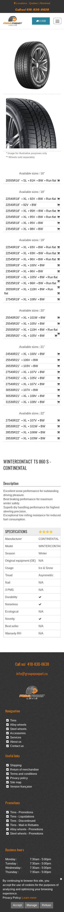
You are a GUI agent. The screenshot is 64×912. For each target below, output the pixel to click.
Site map (15, 782)
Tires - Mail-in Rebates (24, 825)
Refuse (46, 905)
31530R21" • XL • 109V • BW (24, 402)
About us (15, 741)
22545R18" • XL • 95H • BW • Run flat (30, 210)
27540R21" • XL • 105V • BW (24, 378)
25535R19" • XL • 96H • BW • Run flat (30, 283)
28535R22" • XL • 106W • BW (24, 432)
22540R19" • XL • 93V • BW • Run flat (30, 247)
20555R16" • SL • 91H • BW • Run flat (30, 180)
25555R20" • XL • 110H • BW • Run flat (30, 329)
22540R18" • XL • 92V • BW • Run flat (30, 198)
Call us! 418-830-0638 (32, 9)
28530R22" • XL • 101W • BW (24, 426)
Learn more (29, 897)
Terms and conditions (23, 773)
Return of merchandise (24, 769)
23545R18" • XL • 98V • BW (23, 228)
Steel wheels (17, 728)
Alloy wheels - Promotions (26, 829)
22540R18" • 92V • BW (20, 204)
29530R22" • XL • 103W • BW (24, 438)
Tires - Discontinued (22, 820)
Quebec (33, 3)
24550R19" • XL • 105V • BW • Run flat (30, 277)
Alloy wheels (17, 724)
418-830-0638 (38, 664)
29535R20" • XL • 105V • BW (24, 335)
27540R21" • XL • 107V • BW (24, 372)
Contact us (16, 745)
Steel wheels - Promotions (26, 833)
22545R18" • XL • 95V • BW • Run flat (30, 216)
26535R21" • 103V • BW (21, 366)
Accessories (17, 733)
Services (15, 737)
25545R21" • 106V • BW (21, 360)
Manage (32, 905)
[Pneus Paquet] (13, 21)
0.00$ (42, 21)
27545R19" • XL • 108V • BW (24, 299)
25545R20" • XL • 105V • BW (24, 323)
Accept (17, 905)
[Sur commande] (58, 181)
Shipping (15, 765)
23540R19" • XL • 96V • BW (23, 271)
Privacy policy (18, 778)
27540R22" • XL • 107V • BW (24, 420)
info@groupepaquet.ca (32, 673)
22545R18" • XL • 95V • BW (23, 222)
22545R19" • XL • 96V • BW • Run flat (30, 259)
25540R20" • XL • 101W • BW (24, 317)
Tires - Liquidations (21, 816)
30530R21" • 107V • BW (21, 389)
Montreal (45, 3)
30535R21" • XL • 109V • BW (24, 395)
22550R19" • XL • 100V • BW (24, 265)
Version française (20, 786)
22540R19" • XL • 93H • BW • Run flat (30, 253)
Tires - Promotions (21, 812)
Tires (12, 720)
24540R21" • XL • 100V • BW (24, 353)
